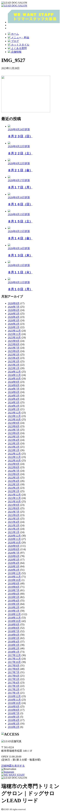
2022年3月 (14, 484)
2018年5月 (14, 638)
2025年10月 (14, 337)
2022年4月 (14, 481)
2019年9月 (14, 583)
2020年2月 (14, 569)
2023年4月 (14, 440)
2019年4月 (14, 600)
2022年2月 (14, 487)
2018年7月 (14, 631)
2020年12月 (14, 535)
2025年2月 (14, 364)
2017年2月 (14, 689)
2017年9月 (14, 665)
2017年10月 (14, 662)
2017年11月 (14, 658)
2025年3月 (14, 361)
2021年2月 (14, 528)
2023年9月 (14, 423)
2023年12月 (14, 412)
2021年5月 (14, 518)
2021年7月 (14, 511)
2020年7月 (14, 552)
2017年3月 (14, 686)
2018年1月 (14, 651)
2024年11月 (14, 375)
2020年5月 (14, 559)
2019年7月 (14, 590)
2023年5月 (14, 436)
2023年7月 (14, 429)
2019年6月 (14, 593)
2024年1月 (14, 409)
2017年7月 (14, 672)
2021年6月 (14, 515)
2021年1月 (14, 532)
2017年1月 (14, 692)
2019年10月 (14, 580)
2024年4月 (14, 399)
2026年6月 (14, 310)
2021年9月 (14, 505)
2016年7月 (14, 713)
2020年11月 (14, 539)
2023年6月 (14, 433)
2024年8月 (14, 385)
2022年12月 (14, 453)
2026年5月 (14, 313)
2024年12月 (14, 371)
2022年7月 (14, 470)
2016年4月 (14, 720)
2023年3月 (14, 443)
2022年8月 (14, 467)
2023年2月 (14, 446)
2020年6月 (14, 556)
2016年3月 (14, 723)
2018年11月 (14, 617)
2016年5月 (14, 716)
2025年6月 (14, 351)
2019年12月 (14, 573)
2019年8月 (14, 587)
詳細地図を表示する (13, 765)
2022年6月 (14, 474)
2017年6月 (14, 675)
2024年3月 (14, 402)
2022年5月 (14, 477)
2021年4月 (14, 522)
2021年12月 (14, 494)
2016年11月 (14, 699)
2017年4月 (14, 682)
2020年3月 (14, 566)
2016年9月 (14, 706)
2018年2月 (14, 648)
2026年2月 (14, 323)
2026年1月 (14, 327)
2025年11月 (14, 334)
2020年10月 (14, 542)
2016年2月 (14, 727)
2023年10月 (14, 419)
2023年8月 (14, 426)
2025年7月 (14, 347)
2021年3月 (14, 525)
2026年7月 (14, 306)
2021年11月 (14, 498)
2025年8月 (14, 344)
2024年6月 (14, 392)
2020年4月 (14, 563)
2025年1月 (14, 368)
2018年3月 (14, 645)
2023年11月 (14, 416)
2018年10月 (14, 621)
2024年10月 (14, 378)
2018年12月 (14, 614)
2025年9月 (14, 341)
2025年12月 (14, 330)
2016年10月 (14, 703)
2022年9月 (14, 464)
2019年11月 (14, 576)
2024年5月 (14, 395)
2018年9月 (14, 624)
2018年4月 (14, 641)
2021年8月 (14, 508)
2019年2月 (14, 607)
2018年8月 (14, 628)
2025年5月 (14, 354)
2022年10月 (14, 460)
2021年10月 (14, 501)
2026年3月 (14, 320)
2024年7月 (14, 388)
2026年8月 (14, 303)
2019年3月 (14, 604)
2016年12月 (14, 696)
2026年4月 (14, 317)
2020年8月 (14, 549)
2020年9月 (14, 546)
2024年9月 (14, 382)
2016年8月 (14, 710)
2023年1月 (14, 450)
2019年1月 (14, 610)
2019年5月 (14, 597)
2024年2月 (14, 405)
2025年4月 (14, 358)
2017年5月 (14, 679)
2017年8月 (14, 669)
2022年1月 (14, 491)
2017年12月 (14, 655)
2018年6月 (14, 634)
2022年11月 (14, 457)
